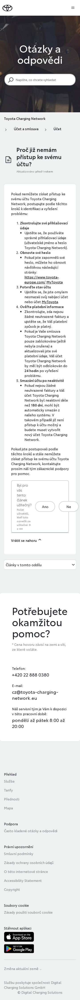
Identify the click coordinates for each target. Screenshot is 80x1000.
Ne (68, 506)
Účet (57, 128)
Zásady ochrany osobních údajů (29, 862)
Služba (9, 781)
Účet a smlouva (26, 128)
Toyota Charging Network (24, 118)
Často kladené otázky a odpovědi (30, 830)
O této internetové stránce (26, 871)
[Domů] (7, 7)
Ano (45, 506)
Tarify (8, 789)
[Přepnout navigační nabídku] (73, 7)
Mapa (8, 807)
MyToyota (54, 281)
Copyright (12, 889)
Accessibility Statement (23, 880)
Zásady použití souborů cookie (28, 912)
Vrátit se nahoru (24, 540)
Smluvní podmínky (18, 853)
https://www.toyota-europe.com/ (41, 279)
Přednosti (11, 798)
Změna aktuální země (21, 969)
